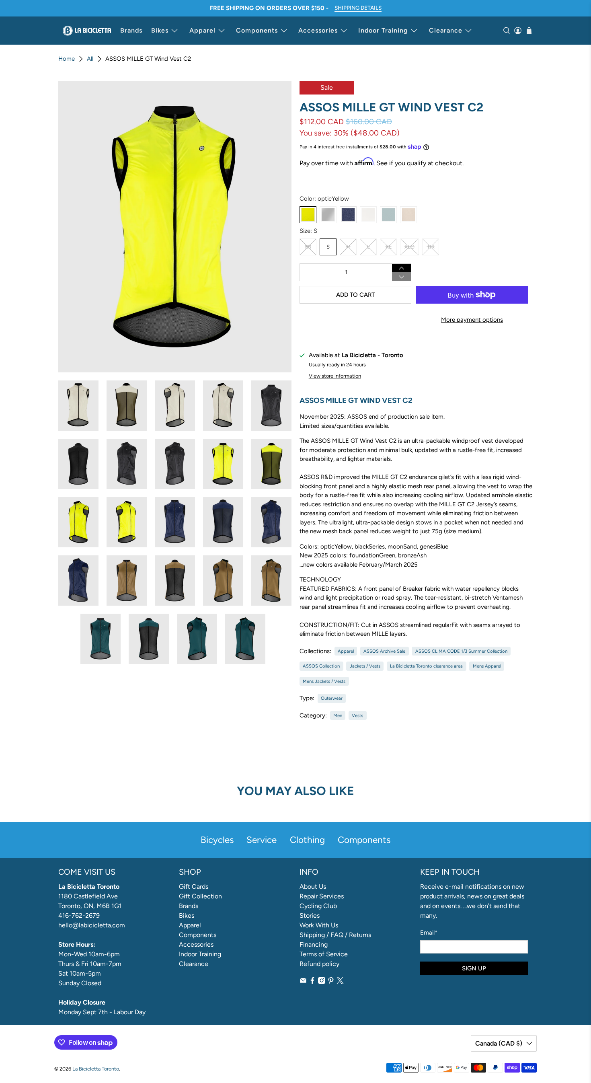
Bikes (159, 30)
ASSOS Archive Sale (384, 651)
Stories (310, 915)
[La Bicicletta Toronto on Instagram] (321, 982)
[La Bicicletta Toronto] (87, 31)
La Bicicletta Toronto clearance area (426, 666)
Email (428, 932)
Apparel (202, 30)
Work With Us (319, 925)
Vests (357, 715)
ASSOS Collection (321, 666)
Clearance (445, 30)
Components (257, 30)
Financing (314, 944)
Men (337, 715)
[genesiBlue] (348, 214)
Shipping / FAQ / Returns (335, 935)
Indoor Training (383, 30)
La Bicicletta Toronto (95, 1069)
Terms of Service (324, 954)
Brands (131, 30)
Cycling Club (318, 906)
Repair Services (322, 896)
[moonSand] (368, 214)
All (90, 59)
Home (66, 59)
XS (308, 247)
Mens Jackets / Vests (324, 681)
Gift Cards (193, 886)
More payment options (472, 319)
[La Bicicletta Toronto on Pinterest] (330, 982)
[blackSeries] (328, 214)
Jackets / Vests (365, 666)
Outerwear (332, 698)
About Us (313, 886)
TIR (431, 247)
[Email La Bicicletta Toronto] (303, 982)
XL (389, 247)
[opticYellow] (308, 214)
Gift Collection (200, 896)
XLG (409, 247)
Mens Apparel (487, 666)
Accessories (318, 30)
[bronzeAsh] (408, 214)
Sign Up (474, 968)
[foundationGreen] (388, 214)
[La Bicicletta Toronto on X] (340, 982)
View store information (335, 376)
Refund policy (319, 964)
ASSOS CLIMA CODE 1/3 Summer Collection (461, 651)
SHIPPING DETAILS (358, 7)
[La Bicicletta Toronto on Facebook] (312, 982)
